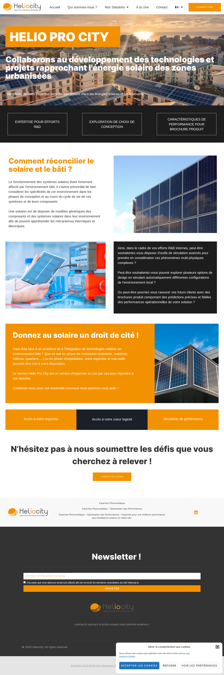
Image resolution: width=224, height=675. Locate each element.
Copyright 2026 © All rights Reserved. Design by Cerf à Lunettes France (112, 665)
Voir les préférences (199, 665)
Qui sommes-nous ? (82, 7)
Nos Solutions (115, 7)
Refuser (169, 665)
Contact (162, 7)
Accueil (55, 7)
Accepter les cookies (139, 665)
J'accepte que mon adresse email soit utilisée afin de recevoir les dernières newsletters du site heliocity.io (82, 582)
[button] (217, 646)
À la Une (142, 7)
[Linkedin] (196, 512)
